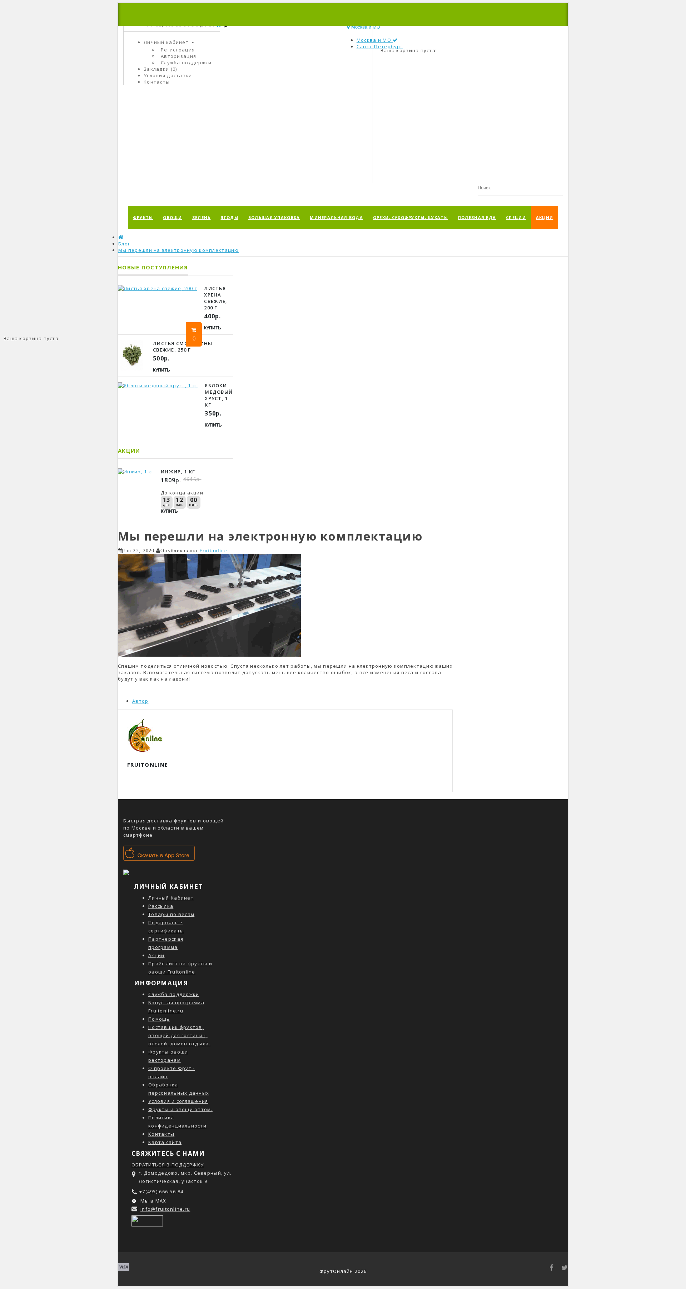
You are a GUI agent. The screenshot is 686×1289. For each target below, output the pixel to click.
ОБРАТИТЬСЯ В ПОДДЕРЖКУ (167, 1164)
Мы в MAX (152, 1201)
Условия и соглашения (178, 1101)
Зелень (201, 217)
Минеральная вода (336, 217)
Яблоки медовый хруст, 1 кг (219, 395)
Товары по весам (171, 914)
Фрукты (143, 217)
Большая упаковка (274, 217)
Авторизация (178, 56)
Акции (544, 217)
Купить (212, 327)
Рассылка (160, 906)
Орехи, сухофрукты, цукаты (410, 217)
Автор (140, 701)
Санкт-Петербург (380, 46)
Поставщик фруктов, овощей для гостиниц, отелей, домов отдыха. (179, 1035)
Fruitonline (213, 550)
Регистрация (178, 49)
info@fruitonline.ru (165, 1209)
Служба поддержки (186, 62)
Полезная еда (477, 217)
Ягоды (229, 217)
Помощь (159, 1019)
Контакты (161, 1134)
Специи (516, 217)
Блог (124, 243)
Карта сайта (165, 1142)
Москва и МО (375, 40)
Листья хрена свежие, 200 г (215, 298)
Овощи (172, 217)
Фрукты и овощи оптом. (180, 1109)
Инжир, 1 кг (178, 471)
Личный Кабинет (171, 898)
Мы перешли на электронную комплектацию (178, 250)
